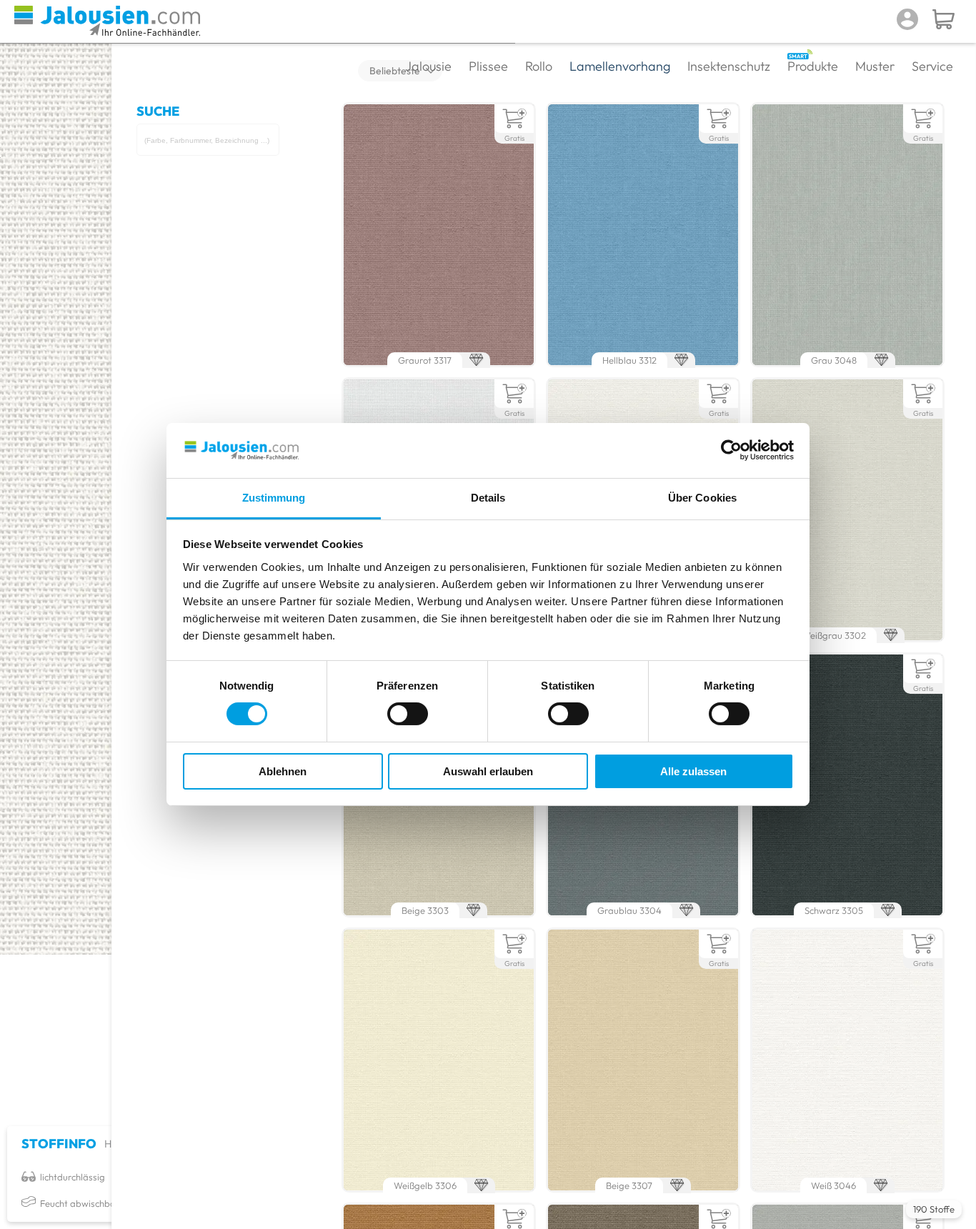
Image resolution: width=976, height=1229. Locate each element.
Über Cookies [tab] (702, 498)
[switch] (407, 713)
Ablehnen (283, 771)
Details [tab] (488, 498)
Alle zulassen (693, 771)
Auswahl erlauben (488, 771)
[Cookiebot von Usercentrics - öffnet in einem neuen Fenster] (731, 450)
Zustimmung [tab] (274, 498)
